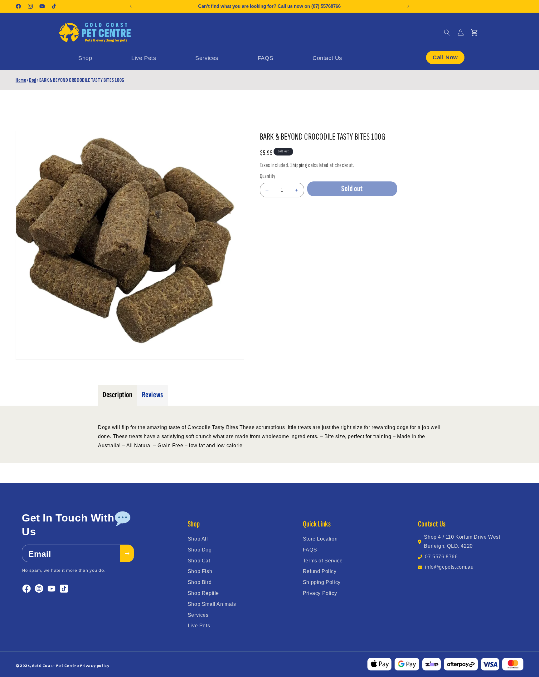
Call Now (445, 57)
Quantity (267, 176)
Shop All (198, 538)
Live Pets (199, 625)
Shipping (298, 165)
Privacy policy (94, 666)
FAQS (310, 549)
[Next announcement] (408, 6)
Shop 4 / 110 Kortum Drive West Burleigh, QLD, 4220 (462, 541)
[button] (447, 32)
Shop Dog (200, 549)
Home (21, 80)
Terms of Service (323, 560)
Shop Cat (199, 560)
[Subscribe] (127, 553)
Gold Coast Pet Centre (55, 666)
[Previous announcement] (131, 6)
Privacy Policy (320, 593)
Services (198, 615)
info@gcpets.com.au (449, 567)
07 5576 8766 (441, 556)
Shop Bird (199, 582)
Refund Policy (320, 571)
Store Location (320, 538)
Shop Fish (200, 571)
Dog (32, 80)
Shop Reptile (203, 593)
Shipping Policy (322, 582)
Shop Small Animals (212, 604)
